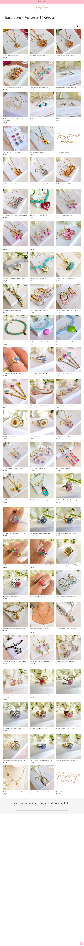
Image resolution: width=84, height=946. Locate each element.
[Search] (5, 7)
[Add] (25, 51)
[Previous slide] (32, 41)
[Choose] (25, 148)
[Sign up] (67, 808)
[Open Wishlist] (81, 943)
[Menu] (2, 8)
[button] (72, 26)
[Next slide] (52, 41)
